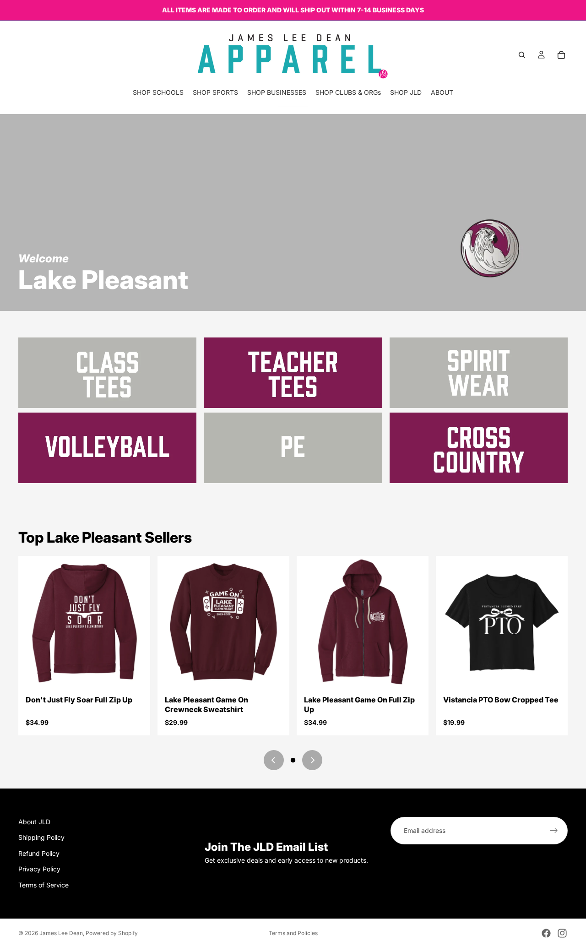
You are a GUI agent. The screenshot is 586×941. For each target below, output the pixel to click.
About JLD (34, 822)
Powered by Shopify (112, 933)
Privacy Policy (39, 869)
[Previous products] (274, 760)
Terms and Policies (293, 933)
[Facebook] (546, 933)
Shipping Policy (41, 837)
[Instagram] (562, 933)
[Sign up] (554, 830)
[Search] (522, 55)
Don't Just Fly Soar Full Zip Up (79, 699)
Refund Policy (39, 853)
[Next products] (312, 760)
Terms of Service (43, 884)
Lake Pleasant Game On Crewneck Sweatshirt (206, 704)
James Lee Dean (61, 933)
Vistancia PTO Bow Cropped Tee (501, 699)
